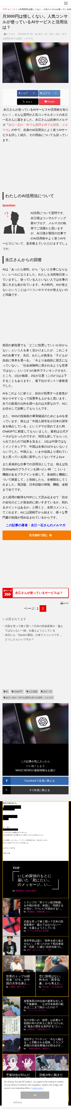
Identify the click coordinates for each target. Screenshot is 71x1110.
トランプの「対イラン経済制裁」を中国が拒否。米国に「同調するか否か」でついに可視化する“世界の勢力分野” (43, 905)
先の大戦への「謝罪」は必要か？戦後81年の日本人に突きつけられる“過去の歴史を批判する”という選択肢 (43, 1023)
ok (35, 1095)
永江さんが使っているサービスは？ (39, 592)
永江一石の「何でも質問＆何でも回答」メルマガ (29, 697)
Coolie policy (37, 1088)
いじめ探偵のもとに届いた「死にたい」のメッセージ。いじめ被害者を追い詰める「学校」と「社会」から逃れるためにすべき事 (35, 880)
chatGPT (18, 691)
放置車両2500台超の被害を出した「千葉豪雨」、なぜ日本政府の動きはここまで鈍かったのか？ (43, 1004)
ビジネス (11, 34)
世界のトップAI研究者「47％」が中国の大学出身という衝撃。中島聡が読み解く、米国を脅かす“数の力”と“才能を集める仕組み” (18, 980)
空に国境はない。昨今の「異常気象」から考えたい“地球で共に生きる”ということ (51, 980)
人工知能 (33, 691)
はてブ (46, 93)
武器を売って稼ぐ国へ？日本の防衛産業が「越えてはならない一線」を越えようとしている (43, 924)
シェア (24, 93)
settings (17, 1102)
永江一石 (47, 691)
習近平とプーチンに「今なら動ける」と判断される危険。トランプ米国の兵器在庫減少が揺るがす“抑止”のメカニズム (43, 1042)
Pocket (50, 101)
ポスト (29, 102)
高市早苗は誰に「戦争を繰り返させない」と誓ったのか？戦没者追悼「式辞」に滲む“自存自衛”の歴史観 (43, 944)
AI (7, 691)
